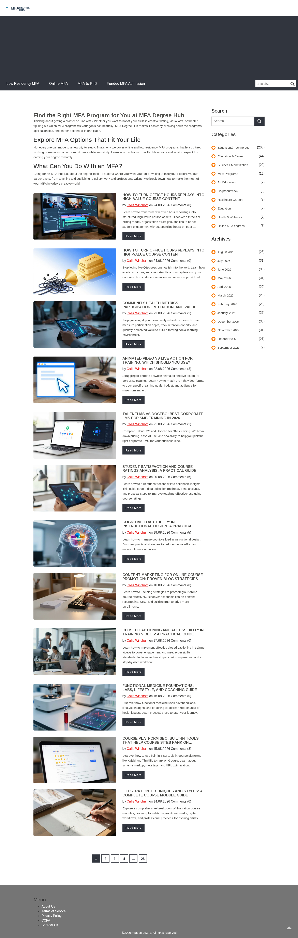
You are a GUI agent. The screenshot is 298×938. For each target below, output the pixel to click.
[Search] (259, 121)
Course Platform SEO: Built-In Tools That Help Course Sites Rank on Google (160, 741)
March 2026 (225, 295)
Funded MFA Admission (126, 84)
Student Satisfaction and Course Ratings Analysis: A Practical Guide (159, 469)
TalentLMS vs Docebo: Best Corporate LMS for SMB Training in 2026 (162, 416)
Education (224, 208)
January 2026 (226, 313)
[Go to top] (291, 931)
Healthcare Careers (230, 199)
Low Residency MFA (22, 84)
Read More (133, 236)
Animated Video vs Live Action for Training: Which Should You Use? (157, 360)
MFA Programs (228, 173)
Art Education (227, 182)
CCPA (46, 920)
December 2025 (228, 321)
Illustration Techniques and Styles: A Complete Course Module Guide (162, 793)
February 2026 (227, 304)
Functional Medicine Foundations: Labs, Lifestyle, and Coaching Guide (159, 688)
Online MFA (58, 84)
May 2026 (224, 278)
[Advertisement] (149, 48)
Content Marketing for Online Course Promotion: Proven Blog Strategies (162, 577)
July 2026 (224, 260)
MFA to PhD (87, 84)
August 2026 (226, 252)
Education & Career (231, 156)
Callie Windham (137, 205)
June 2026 (224, 269)
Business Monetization (233, 165)
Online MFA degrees (231, 226)
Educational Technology (234, 147)
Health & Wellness (230, 217)
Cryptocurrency (228, 191)
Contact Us (50, 925)
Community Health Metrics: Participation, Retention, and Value (159, 305)
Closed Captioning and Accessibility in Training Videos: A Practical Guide (163, 632)
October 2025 (227, 339)
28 (143, 859)
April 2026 (224, 286)
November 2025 (228, 330)
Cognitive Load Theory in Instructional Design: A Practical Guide (158, 524)
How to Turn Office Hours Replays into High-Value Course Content (163, 197)
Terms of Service (54, 911)
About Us (48, 906)
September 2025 (228, 347)
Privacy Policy (51, 916)
